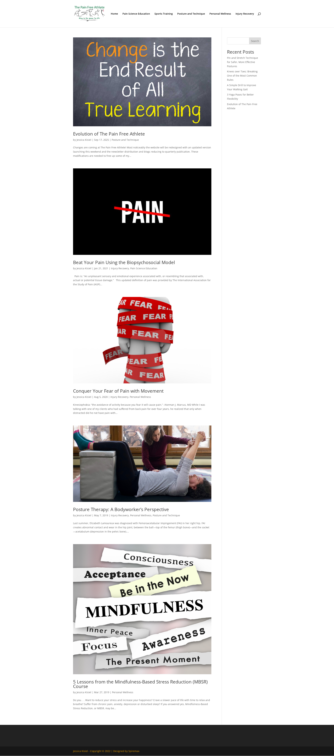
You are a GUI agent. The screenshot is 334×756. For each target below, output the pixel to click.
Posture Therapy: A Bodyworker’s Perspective (121, 509)
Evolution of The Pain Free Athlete (109, 134)
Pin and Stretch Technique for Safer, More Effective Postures (242, 62)
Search (255, 41)
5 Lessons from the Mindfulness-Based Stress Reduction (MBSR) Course (140, 684)
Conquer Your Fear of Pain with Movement (118, 391)
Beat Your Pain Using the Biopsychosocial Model (124, 262)
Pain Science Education (136, 14)
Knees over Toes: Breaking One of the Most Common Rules (242, 75)
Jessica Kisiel (84, 139)
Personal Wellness (220, 14)
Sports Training (163, 14)
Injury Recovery (245, 14)
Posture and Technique (191, 14)
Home (114, 14)
